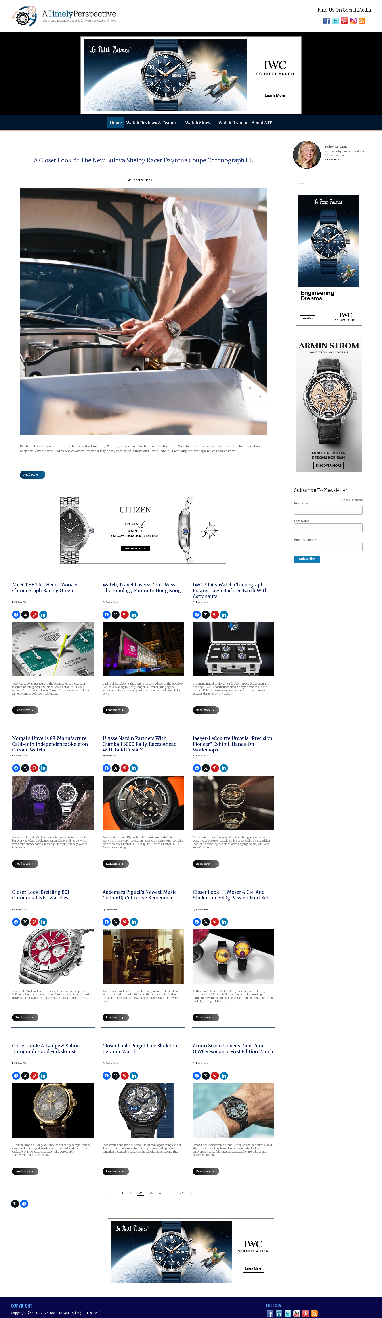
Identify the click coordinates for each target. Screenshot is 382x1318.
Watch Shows (199, 122)
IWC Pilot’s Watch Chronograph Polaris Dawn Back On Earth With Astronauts (230, 590)
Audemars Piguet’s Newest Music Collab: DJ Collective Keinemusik (139, 895)
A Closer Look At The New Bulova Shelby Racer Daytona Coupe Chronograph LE (143, 160)
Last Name (301, 521)
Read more (22, 710)
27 (161, 1193)
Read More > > (333, 159)
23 (121, 1193)
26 (151, 1193)
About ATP (262, 122)
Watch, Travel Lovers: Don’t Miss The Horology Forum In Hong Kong (142, 587)
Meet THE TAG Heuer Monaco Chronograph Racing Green (45, 587)
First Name (302, 503)
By (19, 602)
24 (131, 1193)
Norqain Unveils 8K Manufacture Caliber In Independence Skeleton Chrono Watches (50, 744)
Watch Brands (232, 122)
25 (141, 1193)
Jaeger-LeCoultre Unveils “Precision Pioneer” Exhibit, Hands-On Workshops (232, 744)
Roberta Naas (142, 180)
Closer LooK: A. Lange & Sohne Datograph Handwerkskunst (46, 1048)
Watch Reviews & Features (153, 122)
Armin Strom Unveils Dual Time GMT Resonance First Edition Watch (233, 1048)
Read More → (32, 474)
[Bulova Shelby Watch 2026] (143, 311)
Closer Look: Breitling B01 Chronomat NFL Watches (40, 895)
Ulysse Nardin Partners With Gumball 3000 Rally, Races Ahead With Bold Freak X (139, 744)
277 (180, 1193)
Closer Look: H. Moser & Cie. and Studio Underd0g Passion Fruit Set (231, 895)
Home (116, 122)
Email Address (305, 540)
